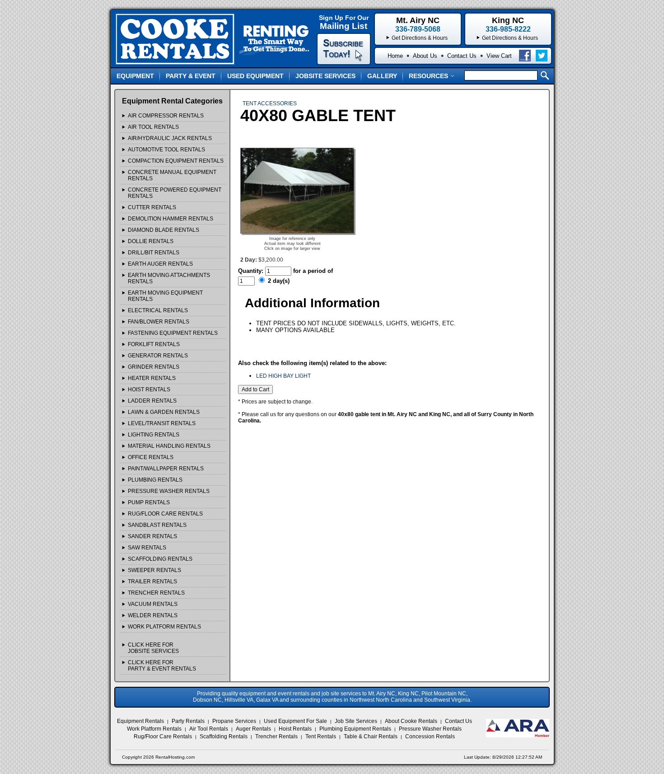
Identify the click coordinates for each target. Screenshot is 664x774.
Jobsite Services (325, 76)
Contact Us (462, 55)
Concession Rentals (430, 736)
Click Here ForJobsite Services (153, 648)
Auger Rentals (253, 729)
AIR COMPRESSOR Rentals (166, 116)
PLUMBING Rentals (155, 480)
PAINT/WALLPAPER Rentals (166, 468)
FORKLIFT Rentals (154, 344)
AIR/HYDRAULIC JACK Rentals (170, 138)
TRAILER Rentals (152, 581)
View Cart (499, 55)
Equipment (135, 76)
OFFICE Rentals (150, 457)
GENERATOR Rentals (158, 355)
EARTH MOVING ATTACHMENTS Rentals (169, 278)
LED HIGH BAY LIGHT (283, 376)
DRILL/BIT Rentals (153, 252)
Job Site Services (356, 721)
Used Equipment (255, 76)
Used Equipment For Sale (295, 721)
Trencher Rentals (276, 736)
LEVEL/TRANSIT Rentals (162, 423)
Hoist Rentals (295, 729)
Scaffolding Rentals (224, 736)
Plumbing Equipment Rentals (355, 729)
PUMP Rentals (149, 502)
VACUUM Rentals (153, 604)
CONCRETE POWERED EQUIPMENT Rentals (174, 193)
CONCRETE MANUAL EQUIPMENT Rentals (172, 175)
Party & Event (190, 76)
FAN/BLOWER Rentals (158, 322)
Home (395, 55)
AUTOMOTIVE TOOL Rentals (166, 149)
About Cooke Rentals (411, 721)
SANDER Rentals (152, 536)
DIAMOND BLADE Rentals (163, 230)
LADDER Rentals (152, 401)
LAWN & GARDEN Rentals (164, 412)
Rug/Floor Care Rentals (163, 736)
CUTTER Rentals (152, 207)
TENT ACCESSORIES (270, 103)
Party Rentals (188, 721)
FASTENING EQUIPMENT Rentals (173, 333)
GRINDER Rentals (153, 367)
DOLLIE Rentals (150, 241)
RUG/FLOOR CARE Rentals (165, 514)
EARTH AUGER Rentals (160, 264)
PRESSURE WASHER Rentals (169, 491)
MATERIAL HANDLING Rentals (169, 446)
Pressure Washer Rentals (430, 729)
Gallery (382, 76)
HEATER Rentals (152, 378)
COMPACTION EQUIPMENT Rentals (176, 161)
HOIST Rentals (149, 389)
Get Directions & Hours (510, 38)
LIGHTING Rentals (153, 435)
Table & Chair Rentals (370, 736)
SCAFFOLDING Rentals (160, 559)
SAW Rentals (147, 547)
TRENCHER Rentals (156, 593)
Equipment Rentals (140, 721)
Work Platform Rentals (154, 729)
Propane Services (234, 721)
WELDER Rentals (153, 615)
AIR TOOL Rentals (153, 127)
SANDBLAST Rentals (157, 525)
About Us (425, 55)
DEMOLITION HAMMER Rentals (170, 219)
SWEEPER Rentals (154, 570)
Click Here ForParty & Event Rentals (162, 665)
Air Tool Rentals (208, 729)
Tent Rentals (320, 736)
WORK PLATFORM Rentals (164, 627)
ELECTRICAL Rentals (158, 310)
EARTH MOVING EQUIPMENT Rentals (165, 296)
